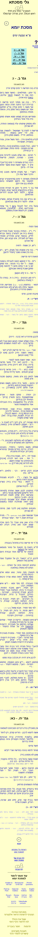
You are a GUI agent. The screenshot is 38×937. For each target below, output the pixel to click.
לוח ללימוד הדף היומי (19, 922)
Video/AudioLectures (23, 902)
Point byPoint (6, 890)
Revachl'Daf (8, 896)
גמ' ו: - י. (19, 53)
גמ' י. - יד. (19, 56)
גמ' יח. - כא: (19, 63)
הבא (19, 844)
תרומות (27, 926)
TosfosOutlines (24, 890)
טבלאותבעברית (24, 896)
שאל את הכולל (19, 919)
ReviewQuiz (16, 896)
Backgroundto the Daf (19, 883)
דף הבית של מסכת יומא (19, 859)
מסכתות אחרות (19, 912)
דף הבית (19, 869)
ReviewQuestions (29, 883)
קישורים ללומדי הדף (19, 933)
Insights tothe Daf (8, 883)
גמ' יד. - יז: (19, 59)
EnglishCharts (31, 890)
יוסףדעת (30, 896)
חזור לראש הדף (19, 84)
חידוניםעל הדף (13, 902)
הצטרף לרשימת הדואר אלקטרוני (19, 914)
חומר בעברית (13, 926)
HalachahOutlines (15, 890)
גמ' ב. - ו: (19, 49)
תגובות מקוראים (19, 931)
